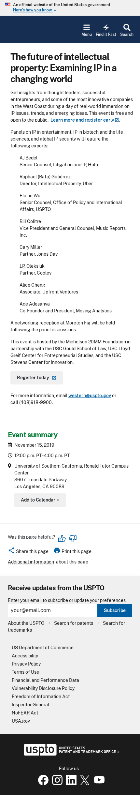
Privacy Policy (26, 664)
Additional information (31, 561)
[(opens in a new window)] (56, 783)
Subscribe (115, 610)
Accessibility (25, 655)
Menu (86, 34)
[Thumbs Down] (73, 539)
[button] (28, 552)
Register (33, 377)
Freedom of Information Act (41, 696)
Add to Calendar (39, 500)
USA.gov (21, 721)
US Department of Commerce (43, 647)
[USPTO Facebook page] (42, 783)
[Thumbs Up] (62, 539)
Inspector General (30, 704)
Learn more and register (82, 120)
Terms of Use (25, 672)
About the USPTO (26, 623)
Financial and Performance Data (45, 680)
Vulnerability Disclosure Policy (43, 688)
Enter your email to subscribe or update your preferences (67, 600)
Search (126, 34)
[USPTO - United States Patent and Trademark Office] (70, 754)
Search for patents (73, 623)
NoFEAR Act (25, 712)
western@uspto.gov (89, 395)
